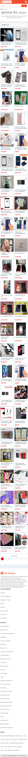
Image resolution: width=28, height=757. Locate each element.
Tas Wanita (3, 662)
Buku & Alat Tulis (5, 709)
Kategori (2, 607)
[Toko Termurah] (7, 573)
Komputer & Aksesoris (6, 727)
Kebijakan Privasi (5, 600)
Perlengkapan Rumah (6, 702)
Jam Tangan (3, 673)
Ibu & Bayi (3, 688)
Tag (6, 9)
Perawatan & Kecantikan (7, 633)
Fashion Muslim (4, 655)
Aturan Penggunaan (5, 596)
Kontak (2, 603)
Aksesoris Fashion (5, 641)
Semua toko (3, 614)
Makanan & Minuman (6, 680)
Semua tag (3, 618)
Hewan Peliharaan (5, 684)
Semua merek (4, 611)
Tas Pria (2, 669)
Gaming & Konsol (5, 695)
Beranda (2, 9)
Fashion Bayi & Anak (6, 691)
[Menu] (26, 2)
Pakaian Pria (3, 630)
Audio (2, 677)
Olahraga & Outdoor (6, 706)
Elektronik (3, 644)
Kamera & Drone (5, 698)
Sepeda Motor (4, 720)
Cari (24, 6)
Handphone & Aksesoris (7, 651)
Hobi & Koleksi (4, 713)
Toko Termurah (21, 755)
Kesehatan (3, 637)
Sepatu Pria (3, 648)
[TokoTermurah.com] (8, 1)
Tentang (2, 592)
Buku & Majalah (4, 724)
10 (25, 558)
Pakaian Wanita (4, 626)
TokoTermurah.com (12, 755)
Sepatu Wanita (4, 666)
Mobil (2, 716)
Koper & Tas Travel (5, 659)
